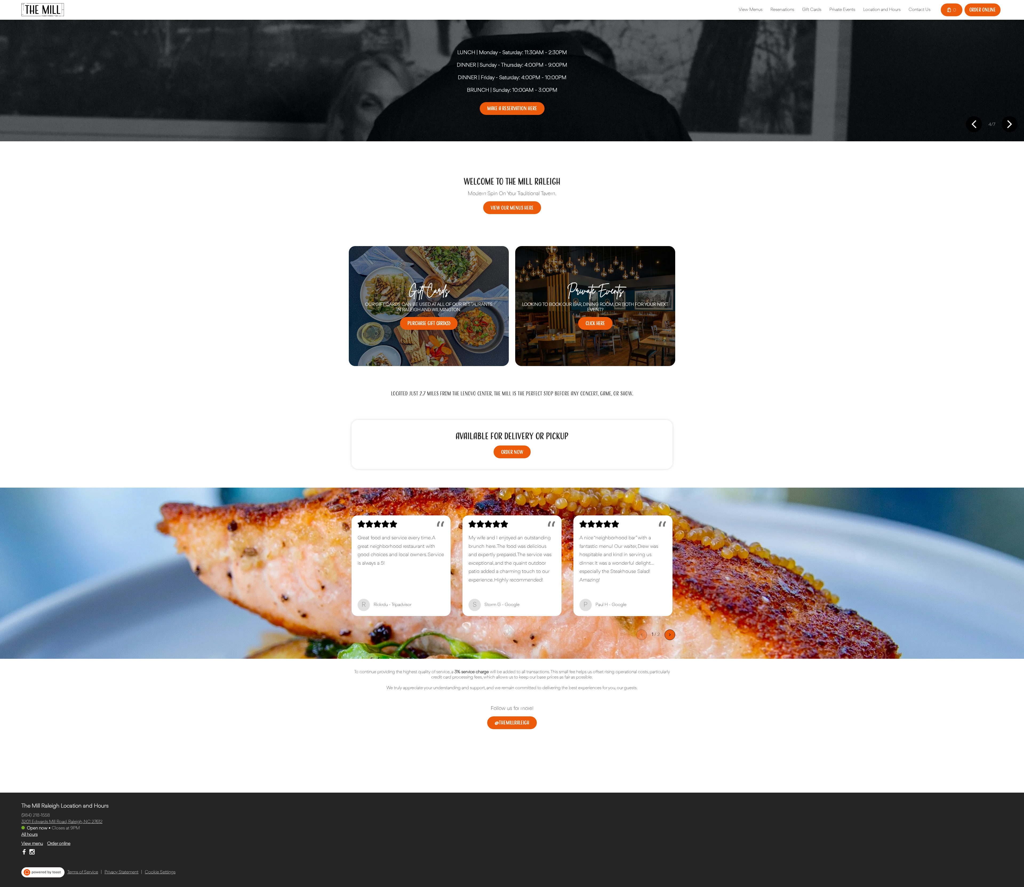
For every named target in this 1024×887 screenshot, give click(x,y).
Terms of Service (82, 872)
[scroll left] (641, 634)
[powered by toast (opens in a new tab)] (43, 872)
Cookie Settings (160, 872)
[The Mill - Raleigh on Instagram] (31, 853)
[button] (973, 124)
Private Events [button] (842, 9)
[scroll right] (670, 634)
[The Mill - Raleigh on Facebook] (24, 853)
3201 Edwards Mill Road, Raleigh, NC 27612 (61, 822)
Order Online (982, 9)
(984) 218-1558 (35, 815)
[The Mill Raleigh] (42, 10)
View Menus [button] (750, 9)
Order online (58, 843)
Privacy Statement (121, 872)
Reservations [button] (782, 9)
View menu (32, 843)
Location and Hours (882, 9)
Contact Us (919, 9)
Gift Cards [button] (811, 9)
